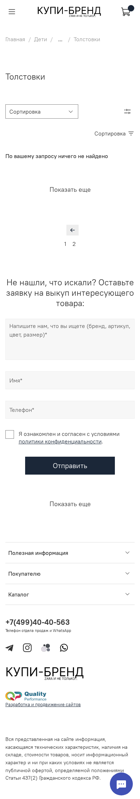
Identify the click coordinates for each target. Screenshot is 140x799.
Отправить (70, 465)
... (60, 39)
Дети (40, 39)
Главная (15, 39)
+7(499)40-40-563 (37, 622)
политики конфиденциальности (60, 441)
